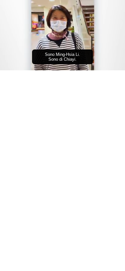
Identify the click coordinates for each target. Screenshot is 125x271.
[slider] (62, 56)
